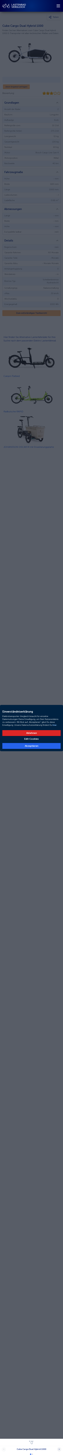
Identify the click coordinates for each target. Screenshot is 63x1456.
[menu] (58, 5)
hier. (54, 725)
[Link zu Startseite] (14, 6)
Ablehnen (31, 733)
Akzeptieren (31, 745)
